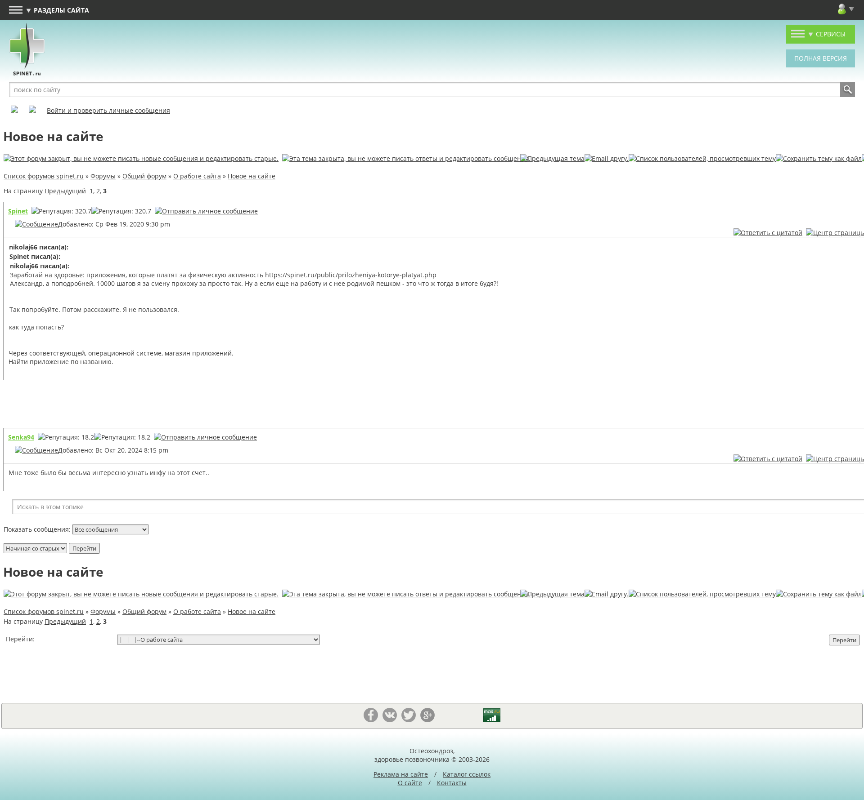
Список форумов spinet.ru (44, 176)
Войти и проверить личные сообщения (108, 110)
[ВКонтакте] (389, 720)
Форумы (103, 176)
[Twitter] (408, 720)
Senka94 (21, 437)
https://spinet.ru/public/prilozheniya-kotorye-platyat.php (350, 275)
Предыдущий (65, 191)
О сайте (410, 782)
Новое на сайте (251, 176)
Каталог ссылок (466, 774)
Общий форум (144, 176)
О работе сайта (197, 176)
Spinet (18, 211)
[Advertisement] (471, 404)
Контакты (452, 782)
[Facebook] (370, 720)
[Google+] (427, 720)
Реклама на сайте (401, 774)
